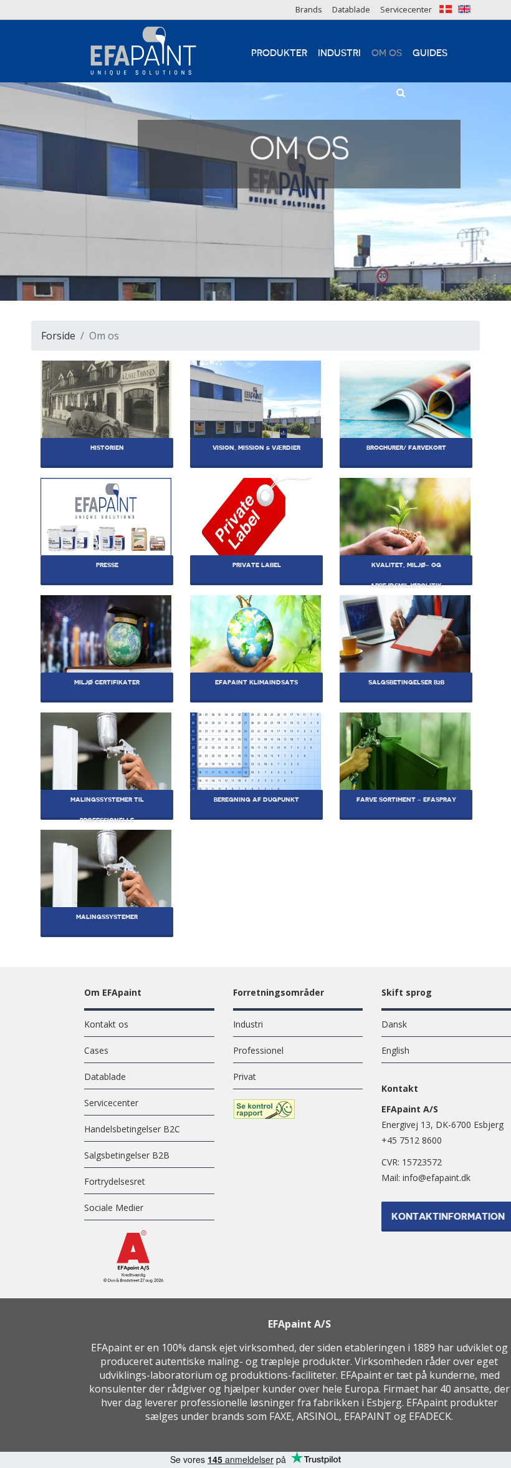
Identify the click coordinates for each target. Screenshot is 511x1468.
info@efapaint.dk (436, 1178)
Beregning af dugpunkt (256, 800)
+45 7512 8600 (411, 1140)
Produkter (279, 53)
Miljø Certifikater (107, 682)
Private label (256, 565)
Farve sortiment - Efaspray (406, 800)
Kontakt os (106, 1024)
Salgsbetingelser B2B (406, 682)
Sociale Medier (113, 1207)
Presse (107, 565)
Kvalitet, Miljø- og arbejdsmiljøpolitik (406, 573)
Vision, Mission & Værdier (256, 448)
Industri (339, 53)
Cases (96, 1050)
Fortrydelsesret (114, 1181)
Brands (308, 9)
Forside (58, 336)
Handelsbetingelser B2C (132, 1129)
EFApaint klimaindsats (256, 682)
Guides (430, 53)
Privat (244, 1076)
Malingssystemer (107, 917)
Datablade (351, 9)
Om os (386, 53)
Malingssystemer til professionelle (107, 808)
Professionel (258, 1050)
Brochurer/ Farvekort (406, 448)
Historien (107, 448)
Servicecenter (406, 9)
